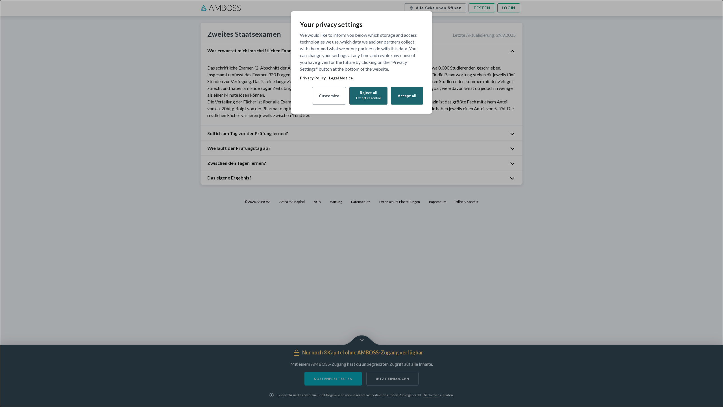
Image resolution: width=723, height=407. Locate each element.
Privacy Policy (313, 78)
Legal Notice (341, 78)
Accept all (407, 95)
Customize (329, 95)
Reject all (368, 95)
